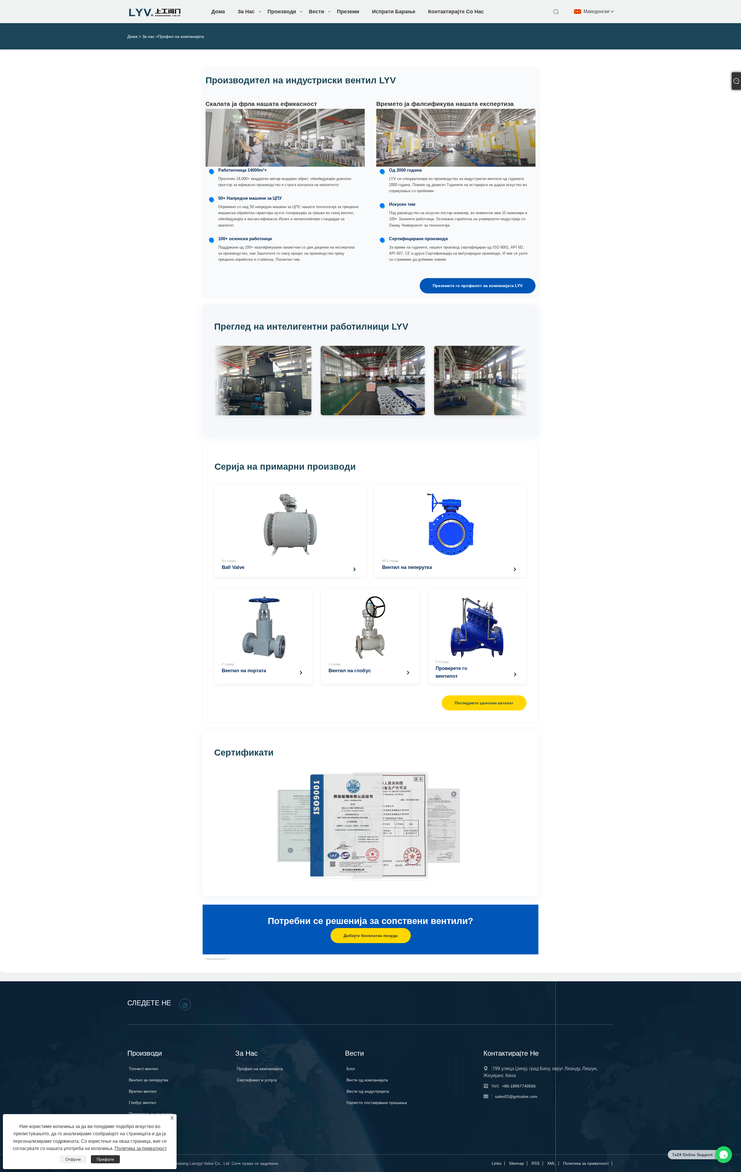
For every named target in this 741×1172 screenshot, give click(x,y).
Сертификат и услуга (257, 1080)
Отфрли (73, 1159)
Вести (316, 11)
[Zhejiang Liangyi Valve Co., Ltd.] (155, 15)
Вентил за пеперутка (148, 1080)
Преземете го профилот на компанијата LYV (477, 285)
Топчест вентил (143, 1068)
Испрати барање (393, 11)
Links (496, 1163)
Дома (218, 11)
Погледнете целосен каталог (484, 703)
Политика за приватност (586, 1163)
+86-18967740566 (519, 1086)
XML (551, 1163)
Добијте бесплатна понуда (371, 935)
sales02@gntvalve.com (516, 1096)
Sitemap (516, 1163)
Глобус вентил (142, 1102)
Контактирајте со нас (456, 11)
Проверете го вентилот (151, 1114)
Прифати (105, 1159)
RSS (535, 1163)
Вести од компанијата (367, 1080)
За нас (246, 11)
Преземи (348, 11)
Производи (281, 11)
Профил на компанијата (260, 1068)
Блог (350, 1068)
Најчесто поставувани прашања (376, 1102)
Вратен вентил (143, 1091)
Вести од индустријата (367, 1091)
